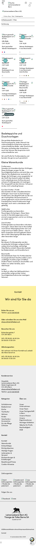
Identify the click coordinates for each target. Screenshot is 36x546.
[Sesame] (24, 101)
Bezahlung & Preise (8, 462)
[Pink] (2, 52)
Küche (3, 409)
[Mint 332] (10, 99)
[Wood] (26, 101)
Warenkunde (6, 443)
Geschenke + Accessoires (6, 420)
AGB (21, 430)
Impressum (22, 529)
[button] (1, 543)
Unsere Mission (25, 415)
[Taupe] (4, 99)
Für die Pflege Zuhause (6, 424)
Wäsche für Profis (25, 425)
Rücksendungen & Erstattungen (8, 458)
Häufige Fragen (7, 450)
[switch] (32, 543)
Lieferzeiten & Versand (6, 454)
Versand (6, 529)
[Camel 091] (2, 99)
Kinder (3, 416)
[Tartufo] (24, 75)
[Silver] (28, 101)
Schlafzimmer (6, 404)
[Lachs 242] (6, 99)
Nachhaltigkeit (24, 427)
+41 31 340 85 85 (13, 312)
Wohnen (4, 414)
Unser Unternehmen (24, 405)
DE (3, 3)
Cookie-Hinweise (7, 464)
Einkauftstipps (6, 446)
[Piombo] (26, 75)
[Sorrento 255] (8, 99)
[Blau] (4, 52)
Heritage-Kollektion (26, 422)
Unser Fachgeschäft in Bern (26, 412)
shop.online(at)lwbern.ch (10, 322)
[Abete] (28, 75)
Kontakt (4, 441)
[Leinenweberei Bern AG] (18, 12)
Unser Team (23, 409)
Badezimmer (6, 407)
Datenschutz (30, 529)
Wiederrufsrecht (14, 529)
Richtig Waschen (7, 448)
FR (3, 4)
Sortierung (5, 24)
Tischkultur (5, 411)
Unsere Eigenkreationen (25, 419)
